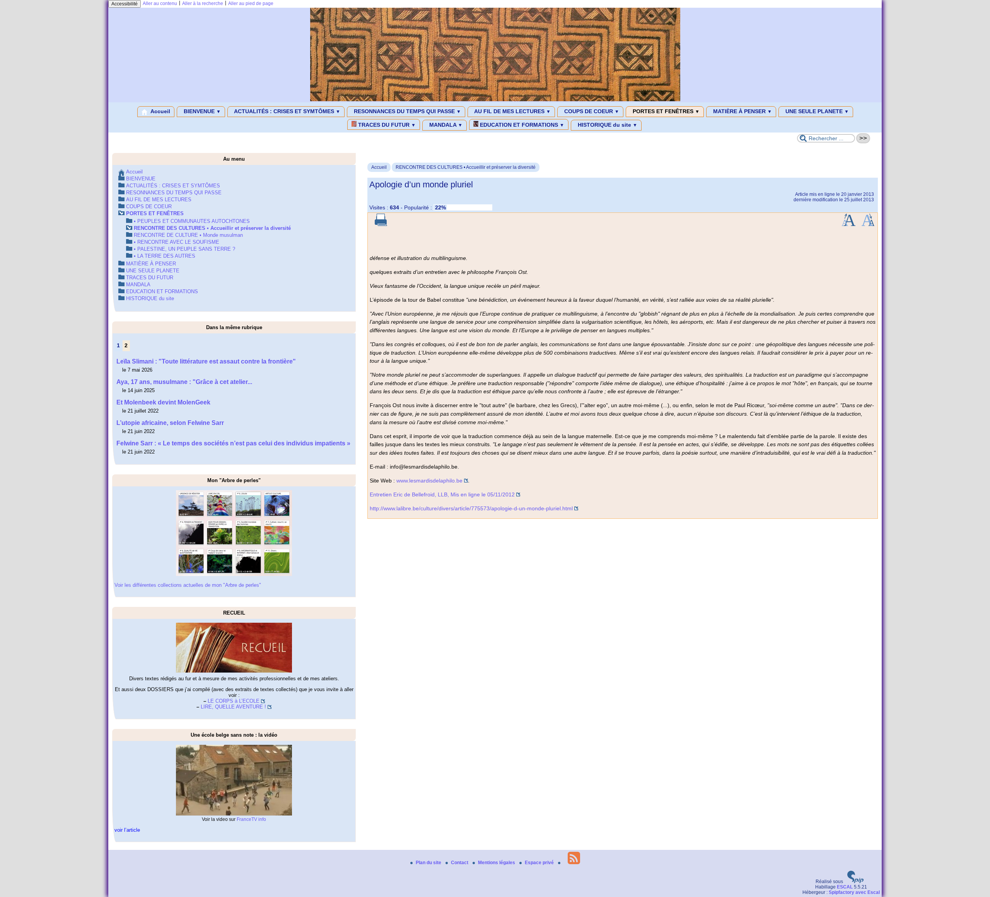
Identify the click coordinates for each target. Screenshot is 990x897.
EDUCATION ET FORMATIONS (521, 125)
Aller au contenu (160, 3)
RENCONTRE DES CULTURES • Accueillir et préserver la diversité (466, 167)
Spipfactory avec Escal (854, 892)
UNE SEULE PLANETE (816, 111)
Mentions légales (497, 862)
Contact (460, 862)
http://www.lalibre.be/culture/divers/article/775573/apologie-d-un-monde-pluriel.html (471, 508)
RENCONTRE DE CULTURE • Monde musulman (188, 235)
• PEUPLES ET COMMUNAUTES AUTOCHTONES (192, 221)
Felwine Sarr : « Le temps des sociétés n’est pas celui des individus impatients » (233, 443)
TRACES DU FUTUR (386, 125)
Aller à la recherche (202, 3)
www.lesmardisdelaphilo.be (429, 480)
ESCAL (845, 887)
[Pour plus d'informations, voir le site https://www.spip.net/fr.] (855, 881)
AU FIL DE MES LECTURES (512, 111)
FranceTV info (251, 819)
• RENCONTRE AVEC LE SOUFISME (176, 242)
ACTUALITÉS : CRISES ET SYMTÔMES (286, 111)
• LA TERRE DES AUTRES (164, 256)
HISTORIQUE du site (606, 125)
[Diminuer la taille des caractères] (868, 224)
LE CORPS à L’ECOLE (233, 701)
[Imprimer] (381, 224)
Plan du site (429, 862)
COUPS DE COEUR (591, 111)
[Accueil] (495, 99)
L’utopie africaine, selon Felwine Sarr (170, 423)
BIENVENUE (201, 111)
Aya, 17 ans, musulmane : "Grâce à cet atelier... (184, 382)
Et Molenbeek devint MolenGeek (163, 402)
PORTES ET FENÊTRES (665, 111)
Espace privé (540, 862)
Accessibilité (124, 4)
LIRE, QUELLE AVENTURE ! (233, 707)
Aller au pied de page (250, 3)
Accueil (159, 111)
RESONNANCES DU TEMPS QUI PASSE (406, 111)
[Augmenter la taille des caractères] (848, 224)
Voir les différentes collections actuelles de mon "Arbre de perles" (187, 585)
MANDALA (445, 125)
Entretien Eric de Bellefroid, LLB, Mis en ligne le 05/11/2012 (442, 494)
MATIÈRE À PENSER (742, 111)
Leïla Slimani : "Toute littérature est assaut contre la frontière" (206, 361)
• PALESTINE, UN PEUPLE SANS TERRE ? (184, 249)
